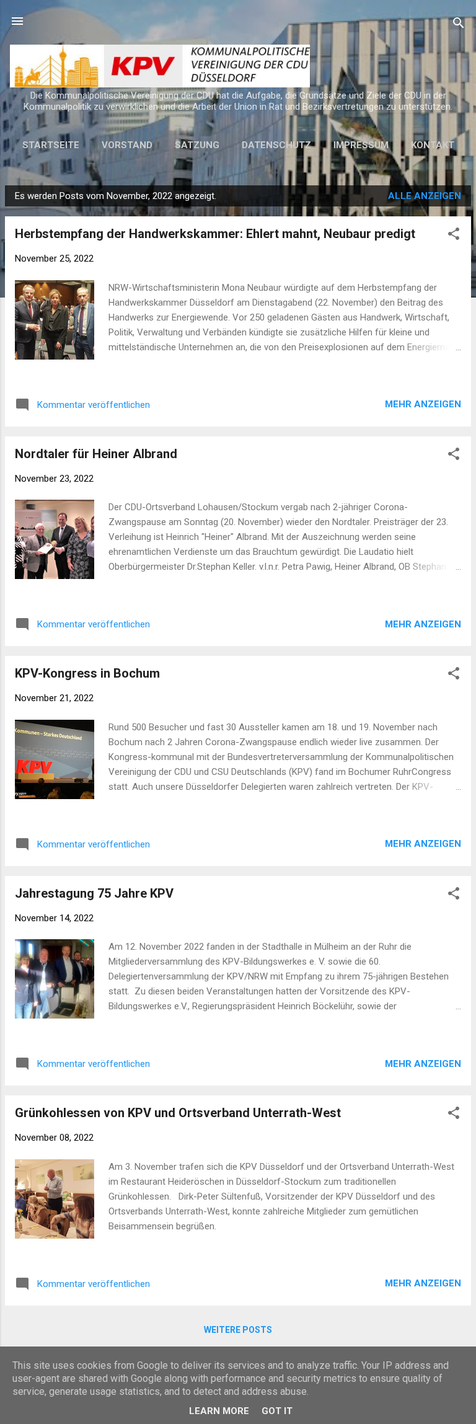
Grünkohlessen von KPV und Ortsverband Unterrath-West (178, 1112)
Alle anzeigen (424, 195)
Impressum (361, 145)
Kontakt (432, 145)
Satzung (197, 145)
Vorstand (127, 145)
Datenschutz (276, 145)
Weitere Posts (238, 1330)
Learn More (219, 1411)
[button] (453, 235)
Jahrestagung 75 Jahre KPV (94, 893)
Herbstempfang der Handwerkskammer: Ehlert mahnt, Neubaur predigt (215, 233)
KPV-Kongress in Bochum (87, 673)
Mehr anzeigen (423, 404)
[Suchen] (458, 25)
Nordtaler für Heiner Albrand (96, 453)
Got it (277, 1411)
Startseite (50, 145)
